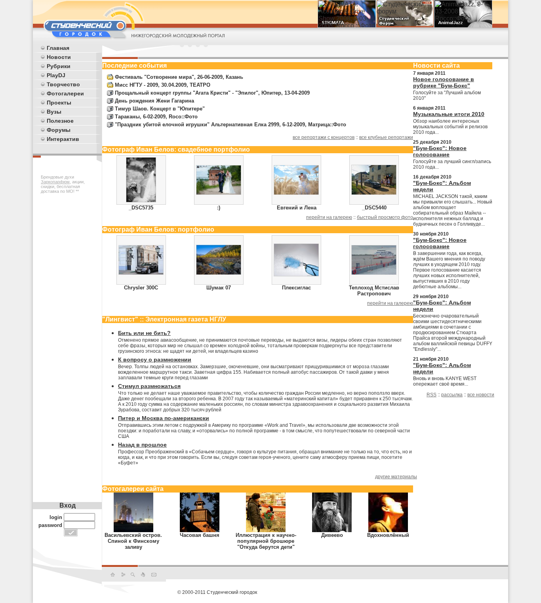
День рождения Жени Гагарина (154, 101)
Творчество (63, 84)
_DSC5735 (141, 208)
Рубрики (58, 66)
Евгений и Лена (296, 208)
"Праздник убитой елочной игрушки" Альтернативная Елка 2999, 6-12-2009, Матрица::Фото (230, 124)
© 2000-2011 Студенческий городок (217, 592)
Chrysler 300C (141, 288)
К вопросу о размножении (154, 359)
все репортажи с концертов (323, 137)
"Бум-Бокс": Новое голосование (440, 151)
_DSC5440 (374, 208)
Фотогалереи (65, 93)
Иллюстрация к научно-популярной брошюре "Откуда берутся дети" (266, 541)
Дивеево (332, 535)
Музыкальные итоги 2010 (448, 114)
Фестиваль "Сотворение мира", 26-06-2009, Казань (179, 77)
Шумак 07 (218, 288)
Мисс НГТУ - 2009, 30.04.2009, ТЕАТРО (162, 85)
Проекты (59, 102)
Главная (58, 48)
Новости (59, 57)
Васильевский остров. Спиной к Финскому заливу (133, 541)
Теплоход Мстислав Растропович (374, 291)
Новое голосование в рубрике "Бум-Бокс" (443, 82)
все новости (480, 395)
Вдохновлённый (388, 535)
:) (218, 208)
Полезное (60, 121)
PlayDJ (56, 75)
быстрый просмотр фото (385, 217)
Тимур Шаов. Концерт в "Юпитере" (160, 109)
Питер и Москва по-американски (163, 418)
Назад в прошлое (142, 444)
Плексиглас (296, 288)
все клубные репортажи (386, 137)
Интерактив (63, 139)
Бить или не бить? (144, 333)
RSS (431, 395)
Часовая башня (199, 535)
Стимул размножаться (149, 386)
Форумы (58, 130)
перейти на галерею (329, 217)
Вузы (54, 111)
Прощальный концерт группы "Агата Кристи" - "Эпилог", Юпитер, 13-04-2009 (212, 93)
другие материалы (396, 476)
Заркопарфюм (55, 181)
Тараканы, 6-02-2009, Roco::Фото (156, 117)
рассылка (452, 395)
